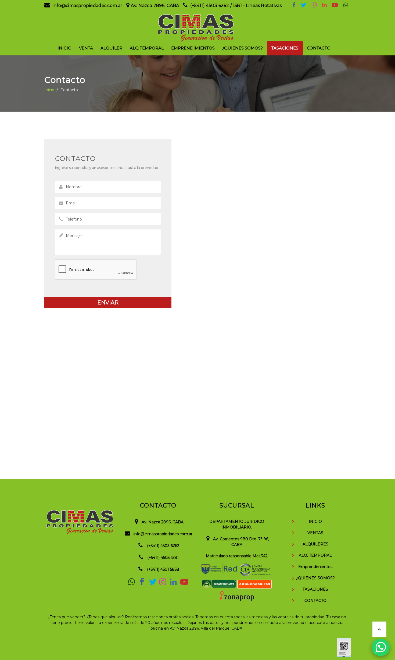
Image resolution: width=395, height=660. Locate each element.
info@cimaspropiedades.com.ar (88, 5)
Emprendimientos (193, 48)
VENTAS (315, 532)
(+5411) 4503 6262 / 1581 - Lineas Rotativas (236, 5)
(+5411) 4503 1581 (163, 557)
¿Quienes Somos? (242, 48)
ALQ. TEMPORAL (315, 555)
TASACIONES (315, 589)
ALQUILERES (315, 544)
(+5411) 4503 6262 (163, 545)
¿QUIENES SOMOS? (315, 578)
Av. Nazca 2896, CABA (155, 5)
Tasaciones (284, 48)
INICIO (315, 521)
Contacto (319, 48)
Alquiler (111, 48)
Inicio (64, 48)
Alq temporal (147, 48)
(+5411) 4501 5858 (163, 569)
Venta (86, 48)
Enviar (108, 302)
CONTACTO (315, 600)
